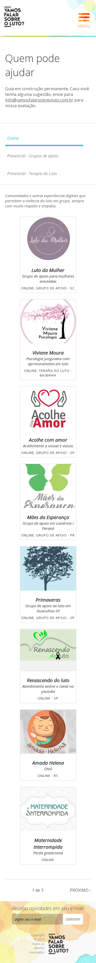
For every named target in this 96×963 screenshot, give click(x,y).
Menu (84, 26)
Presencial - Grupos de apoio (32, 156)
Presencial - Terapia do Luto (32, 173)
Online (13, 138)
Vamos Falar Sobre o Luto (14, 17)
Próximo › (80, 890)
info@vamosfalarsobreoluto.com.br (39, 100)
